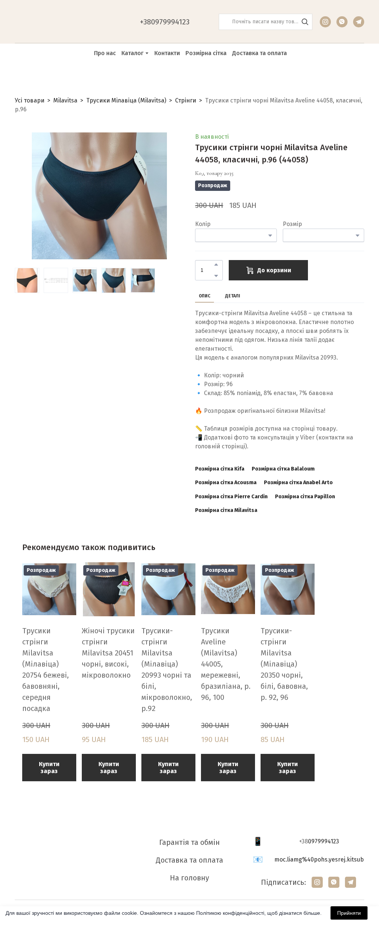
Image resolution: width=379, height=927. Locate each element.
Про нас (105, 53)
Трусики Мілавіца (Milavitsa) (126, 100)
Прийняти (349, 913)
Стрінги (185, 100)
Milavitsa (65, 100)
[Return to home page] (52, 22)
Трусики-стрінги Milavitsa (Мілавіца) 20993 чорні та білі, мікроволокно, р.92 (166, 669)
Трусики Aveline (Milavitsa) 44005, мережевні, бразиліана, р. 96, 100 (226, 664)
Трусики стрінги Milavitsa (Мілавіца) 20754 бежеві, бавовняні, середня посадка (45, 669)
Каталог (132, 53)
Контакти (167, 53)
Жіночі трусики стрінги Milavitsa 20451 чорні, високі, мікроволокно (108, 653)
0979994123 (323, 841)
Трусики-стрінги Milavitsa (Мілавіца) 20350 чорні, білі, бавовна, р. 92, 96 (284, 664)
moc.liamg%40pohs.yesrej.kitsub (319, 859)
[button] (305, 21)
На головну (189, 877)
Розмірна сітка (206, 53)
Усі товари (29, 100)
